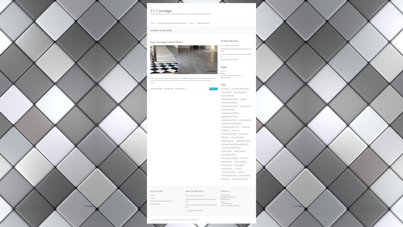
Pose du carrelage (227, 162)
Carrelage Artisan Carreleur (230, 106)
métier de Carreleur (239, 151)
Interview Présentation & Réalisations (172, 23)
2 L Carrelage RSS (247, 10)
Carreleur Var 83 (179, 89)
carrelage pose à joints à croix (230, 127)
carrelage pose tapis (245, 120)
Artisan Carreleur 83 (227, 96)
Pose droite (243, 158)
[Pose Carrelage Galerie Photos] (184, 59)
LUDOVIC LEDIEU (157, 89)
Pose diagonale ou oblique (230, 158)
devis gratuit (225, 137)
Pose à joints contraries (228, 172)
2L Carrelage (225, 89)
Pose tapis (238, 169)
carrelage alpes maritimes (229, 103)
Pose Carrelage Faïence (229, 155)
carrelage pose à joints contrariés (231, 123)
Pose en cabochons (240, 162)
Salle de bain (225, 179)
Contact (191, 23)
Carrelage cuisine (245, 106)
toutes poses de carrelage (239, 179)
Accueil (153, 23)
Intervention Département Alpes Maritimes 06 (235, 144)
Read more (213, 89)
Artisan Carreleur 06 (240, 92)
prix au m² (241, 172)
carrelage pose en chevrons (230, 116)
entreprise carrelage (227, 141)
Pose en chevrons (227, 165)
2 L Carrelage (161, 11)
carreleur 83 (225, 130)
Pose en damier (239, 165)
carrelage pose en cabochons (230, 113)
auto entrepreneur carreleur (230, 99)
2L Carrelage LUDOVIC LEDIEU (229, 60)
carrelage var (246, 127)
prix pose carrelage (244, 175)
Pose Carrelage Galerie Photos (166, 42)
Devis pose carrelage (237, 137)
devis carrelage (243, 134)
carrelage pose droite (228, 110)
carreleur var (235, 130)
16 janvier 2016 (168, 89)
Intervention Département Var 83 (231, 148)
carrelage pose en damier (229, 120)
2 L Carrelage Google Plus (244, 10)
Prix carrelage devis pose (229, 175)
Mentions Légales (203, 23)
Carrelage (243, 99)
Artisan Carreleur (227, 92)
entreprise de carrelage (243, 141)
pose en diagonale (227, 169)
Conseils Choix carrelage (229, 134)
